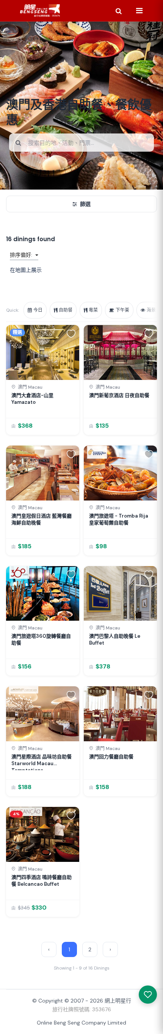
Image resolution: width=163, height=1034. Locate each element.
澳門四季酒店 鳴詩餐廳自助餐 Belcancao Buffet (41, 880)
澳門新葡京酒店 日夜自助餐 (119, 395)
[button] (71, 333)
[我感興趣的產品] (148, 994)
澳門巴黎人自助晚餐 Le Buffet (114, 639)
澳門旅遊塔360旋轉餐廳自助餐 (41, 639)
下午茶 (122, 310)
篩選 (85, 204)
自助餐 (65, 310)
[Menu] (139, 10)
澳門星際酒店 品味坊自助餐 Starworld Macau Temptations (41, 761)
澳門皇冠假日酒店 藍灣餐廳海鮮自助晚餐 (41, 519)
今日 (37, 310)
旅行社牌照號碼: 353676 (81, 1009)
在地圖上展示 (26, 270)
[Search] (118, 10)
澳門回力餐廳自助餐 (111, 756)
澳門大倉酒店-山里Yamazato (32, 398)
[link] (42, 380)
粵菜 (93, 310)
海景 (151, 310)
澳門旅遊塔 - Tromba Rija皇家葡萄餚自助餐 (118, 519)
